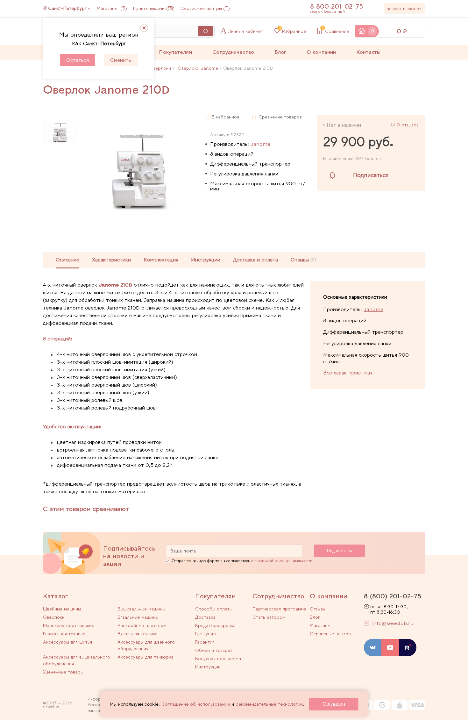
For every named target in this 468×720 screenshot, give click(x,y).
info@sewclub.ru (393, 623)
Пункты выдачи (153, 8)
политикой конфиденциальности (283, 561)
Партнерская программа (279, 608)
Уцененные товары (63, 671)
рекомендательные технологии (269, 704)
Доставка (205, 617)
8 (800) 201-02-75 (392, 596)
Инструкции (205, 260)
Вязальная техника (137, 633)
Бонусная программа (218, 658)
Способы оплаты (213, 608)
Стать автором (268, 617)
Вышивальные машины (141, 608)
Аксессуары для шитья (67, 642)
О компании (321, 52)
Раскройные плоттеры (141, 625)
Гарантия (205, 642)
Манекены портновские (68, 625)
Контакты (368, 52)
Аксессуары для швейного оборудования (146, 645)
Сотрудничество (233, 52)
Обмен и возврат (213, 650)
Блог (280, 52)
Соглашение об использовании (195, 704)
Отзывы (318, 608)
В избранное (225, 117)
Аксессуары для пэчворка (145, 656)
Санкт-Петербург (67, 8)
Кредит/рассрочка (215, 625)
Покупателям (175, 52)
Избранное (292, 31)
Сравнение (335, 31)
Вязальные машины (137, 617)
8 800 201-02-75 (336, 6)
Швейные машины (62, 608)
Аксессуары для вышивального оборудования (76, 660)
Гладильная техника (64, 633)
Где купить (206, 633)
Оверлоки (54, 617)
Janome (260, 144)
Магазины (111, 8)
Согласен (334, 704)
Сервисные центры (204, 8)
